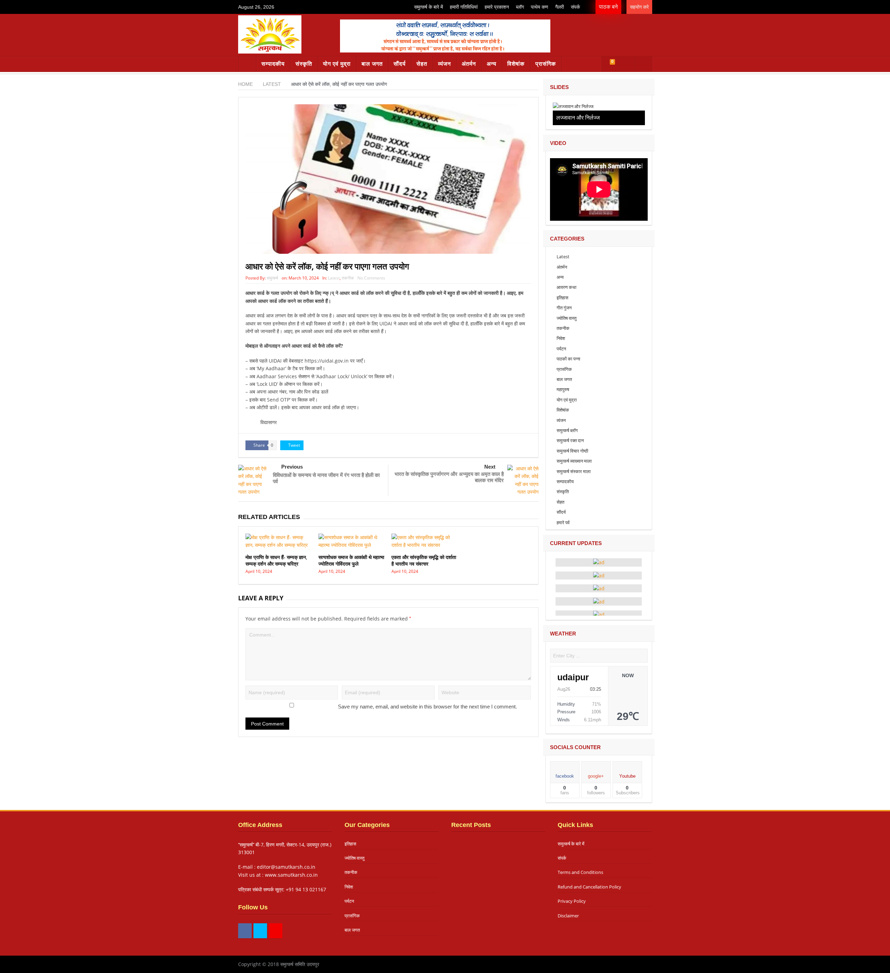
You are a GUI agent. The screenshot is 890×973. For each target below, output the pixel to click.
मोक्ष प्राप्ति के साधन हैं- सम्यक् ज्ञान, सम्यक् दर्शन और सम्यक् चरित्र (276, 560)
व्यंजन (444, 64)
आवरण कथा (566, 287)
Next (489, 467)
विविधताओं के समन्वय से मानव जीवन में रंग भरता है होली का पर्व (326, 478)
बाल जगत (372, 64)
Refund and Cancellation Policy (589, 887)
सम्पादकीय (273, 64)
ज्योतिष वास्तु (566, 318)
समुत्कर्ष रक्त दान (570, 440)
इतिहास (562, 297)
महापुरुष (563, 389)
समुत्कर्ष (272, 278)
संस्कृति (304, 64)
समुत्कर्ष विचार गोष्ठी (572, 451)
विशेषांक (516, 64)
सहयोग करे (639, 7)
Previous (292, 467)
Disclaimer (568, 916)
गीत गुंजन (564, 308)
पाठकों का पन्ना (568, 359)
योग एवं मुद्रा (337, 64)
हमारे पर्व (563, 522)
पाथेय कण (539, 7)
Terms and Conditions (580, 872)
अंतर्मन (469, 64)
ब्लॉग (520, 7)
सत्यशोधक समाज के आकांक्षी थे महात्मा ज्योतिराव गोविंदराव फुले (351, 560)
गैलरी (559, 7)
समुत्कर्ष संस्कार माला (574, 471)
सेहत (421, 64)
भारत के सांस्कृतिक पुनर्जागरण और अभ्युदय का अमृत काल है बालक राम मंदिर (449, 477)
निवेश (561, 338)
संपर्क (575, 7)
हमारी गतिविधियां (464, 7)
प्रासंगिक (545, 64)
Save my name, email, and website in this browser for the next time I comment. (427, 707)
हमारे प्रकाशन (497, 7)
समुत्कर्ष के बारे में (428, 7)
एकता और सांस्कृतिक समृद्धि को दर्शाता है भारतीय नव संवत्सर (423, 560)
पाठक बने (608, 7)
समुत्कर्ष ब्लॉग (567, 430)
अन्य (491, 64)
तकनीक (348, 278)
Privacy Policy (572, 901)
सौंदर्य (400, 64)
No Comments (371, 278)
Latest (334, 278)
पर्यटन (561, 349)
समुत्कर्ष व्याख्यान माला (574, 461)
